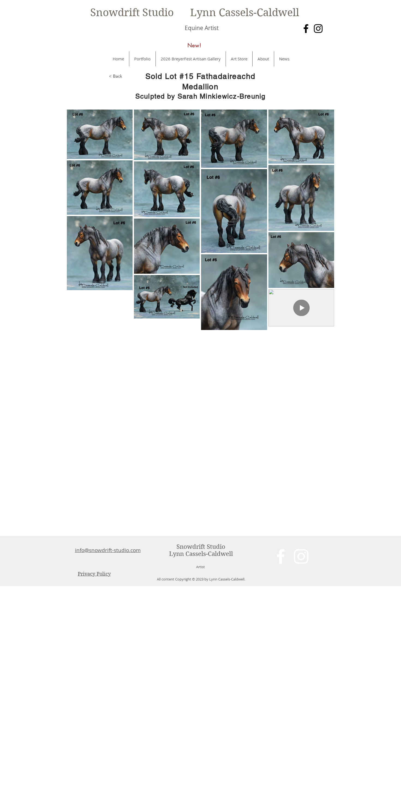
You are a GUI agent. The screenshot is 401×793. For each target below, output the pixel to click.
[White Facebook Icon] (281, 556)
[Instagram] (318, 28)
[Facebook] (306, 28)
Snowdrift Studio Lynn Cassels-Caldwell (194, 13)
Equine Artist (202, 28)
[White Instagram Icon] (301, 556)
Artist (200, 566)
